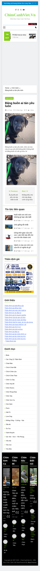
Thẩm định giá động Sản (13, 308)
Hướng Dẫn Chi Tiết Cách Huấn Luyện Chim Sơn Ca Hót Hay (6, 502)
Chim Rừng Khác (11, 392)
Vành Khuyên (10, 432)
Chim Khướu (10, 388)
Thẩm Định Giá (10, 341)
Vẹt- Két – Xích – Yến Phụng (15, 437)
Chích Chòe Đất (11, 367)
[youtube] (23, 10)
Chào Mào (9, 363)
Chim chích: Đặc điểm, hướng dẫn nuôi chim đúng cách (24, 497)
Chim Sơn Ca (10, 400)
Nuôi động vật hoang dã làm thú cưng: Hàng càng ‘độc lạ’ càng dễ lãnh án (18, 3)
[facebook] (16, 10)
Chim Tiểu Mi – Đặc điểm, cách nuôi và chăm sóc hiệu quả (15, 501)
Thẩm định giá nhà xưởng (14, 329)
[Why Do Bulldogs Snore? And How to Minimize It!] (30, 36)
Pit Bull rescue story (17, 35)
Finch (7, 408)
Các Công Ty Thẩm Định (14, 359)
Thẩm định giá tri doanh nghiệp (15, 315)
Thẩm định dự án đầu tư (13, 313)
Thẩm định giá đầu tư (12, 332)
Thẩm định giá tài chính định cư (15, 334)
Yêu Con (8, 445)
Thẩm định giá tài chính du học (15, 339)
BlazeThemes (32, 562)
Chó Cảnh (9, 98)
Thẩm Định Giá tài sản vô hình (15, 317)
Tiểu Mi (8, 424)
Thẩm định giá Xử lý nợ (13, 327)
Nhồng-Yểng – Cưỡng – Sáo (15, 420)
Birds (7, 355)
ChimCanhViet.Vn (20, 15)
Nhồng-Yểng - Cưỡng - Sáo (32, 490)
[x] (21, 10)
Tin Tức (8, 428)
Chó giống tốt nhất (21, 225)
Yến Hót (8, 441)
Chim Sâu (9, 396)
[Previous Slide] (32, 3)
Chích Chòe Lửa (11, 371)
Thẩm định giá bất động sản (14, 306)
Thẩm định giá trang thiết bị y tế (15, 324)
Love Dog (9, 416)
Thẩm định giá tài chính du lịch (15, 336)
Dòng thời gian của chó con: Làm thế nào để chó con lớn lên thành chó (23, 235)
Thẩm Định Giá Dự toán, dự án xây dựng (19, 322)
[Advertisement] (20, 63)
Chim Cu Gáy (10, 380)
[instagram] (18, 10)
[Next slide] (35, 3)
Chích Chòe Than (11, 375)
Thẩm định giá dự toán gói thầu (15, 320)
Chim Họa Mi (10, 384)
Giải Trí (8, 412)
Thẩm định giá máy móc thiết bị (15, 310)
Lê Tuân (9, 110)
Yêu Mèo (9, 449)
